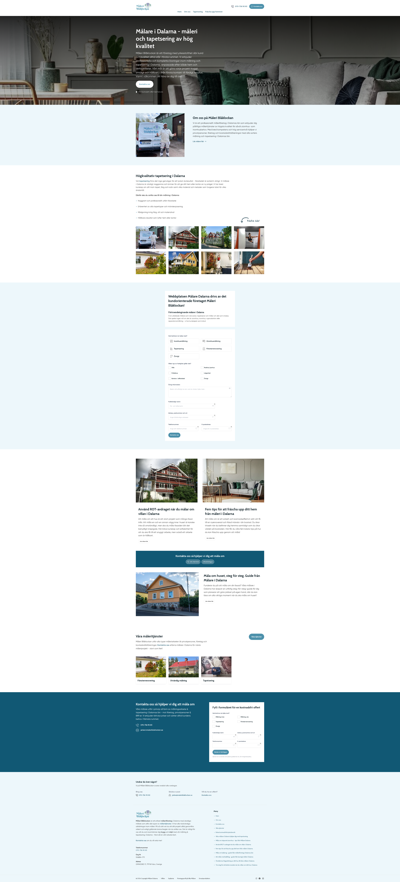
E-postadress (206, 424)
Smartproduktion (204, 878)
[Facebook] (260, 878)
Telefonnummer (173, 424)
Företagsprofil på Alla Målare (186, 878)
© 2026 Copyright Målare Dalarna (147, 878)
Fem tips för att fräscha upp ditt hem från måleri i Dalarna (234, 849)
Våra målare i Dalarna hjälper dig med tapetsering (232, 836)
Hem (180, 12)
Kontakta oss (144, 84)
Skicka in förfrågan (220, 752)
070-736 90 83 (141, 850)
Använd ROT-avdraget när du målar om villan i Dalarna (233, 844)
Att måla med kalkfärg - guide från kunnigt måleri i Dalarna (234, 857)
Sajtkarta (171, 878)
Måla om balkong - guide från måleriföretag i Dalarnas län (234, 853)
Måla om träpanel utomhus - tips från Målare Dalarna (233, 840)
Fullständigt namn (174, 402)
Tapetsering (198, 12)
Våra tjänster (256, 637)
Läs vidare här (144, 541)
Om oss (187, 12)
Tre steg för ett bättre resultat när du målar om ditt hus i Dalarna (236, 865)
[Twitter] (263, 878)
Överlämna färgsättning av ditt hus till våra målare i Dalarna (235, 861)
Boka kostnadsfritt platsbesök (225, 832)
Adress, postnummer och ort (177, 413)
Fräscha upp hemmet (213, 12)
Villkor (163, 878)
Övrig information (174, 385)
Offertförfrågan (208, 562)
